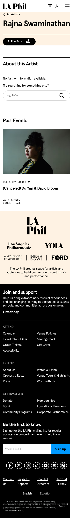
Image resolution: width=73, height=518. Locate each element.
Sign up (60, 449)
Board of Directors (43, 482)
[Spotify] (54, 465)
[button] (67, 6)
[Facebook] (9, 465)
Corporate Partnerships (53, 412)
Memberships (46, 400)
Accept (62, 506)
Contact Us (8, 482)
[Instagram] (27, 465)
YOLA (6, 406)
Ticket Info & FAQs (15, 339)
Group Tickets (12, 345)
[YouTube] (45, 465)
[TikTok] (36, 465)
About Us (9, 370)
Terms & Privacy (61, 482)
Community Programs (17, 412)
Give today (11, 312)
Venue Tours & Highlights (53, 375)
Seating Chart (46, 339)
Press (6, 381)
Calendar (9, 333)
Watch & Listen (47, 370)
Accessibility (11, 350)
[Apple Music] (63, 465)
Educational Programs (51, 406)
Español (45, 493)
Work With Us (46, 381)
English (27, 493)
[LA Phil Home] (14, 6)
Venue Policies (46, 333)
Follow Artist (16, 41)
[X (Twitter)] (18, 465)
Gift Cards (43, 345)
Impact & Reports (24, 482)
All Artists (13, 14)
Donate (7, 400)
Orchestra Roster (14, 375)
